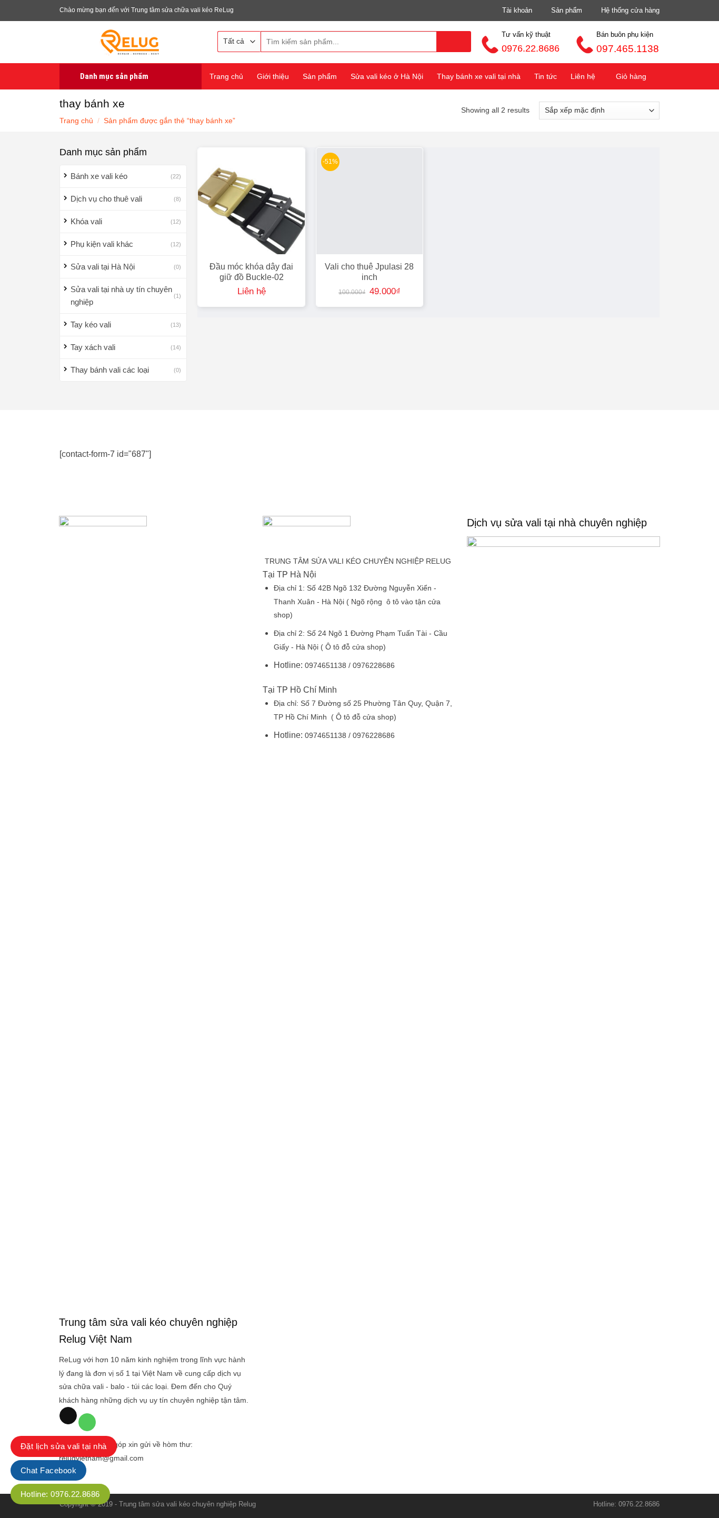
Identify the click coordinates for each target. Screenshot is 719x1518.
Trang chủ (226, 76)
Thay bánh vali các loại (110, 369)
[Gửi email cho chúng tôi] (68, 1416)
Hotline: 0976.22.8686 (60, 1494)
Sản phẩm (320, 76)
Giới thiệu (273, 76)
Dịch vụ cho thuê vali (106, 198)
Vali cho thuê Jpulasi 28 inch (369, 272)
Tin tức (545, 76)
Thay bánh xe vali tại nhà (479, 76)
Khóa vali (86, 221)
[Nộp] (454, 41)
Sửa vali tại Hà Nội (103, 266)
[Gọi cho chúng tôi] (87, 1422)
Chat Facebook (48, 1470)
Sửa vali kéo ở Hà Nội (387, 76)
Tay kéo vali (91, 324)
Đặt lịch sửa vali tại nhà (64, 1446)
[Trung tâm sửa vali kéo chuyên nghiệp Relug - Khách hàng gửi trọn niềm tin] (130, 42)
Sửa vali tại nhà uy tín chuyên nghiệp (121, 295)
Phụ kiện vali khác (102, 243)
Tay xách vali (93, 347)
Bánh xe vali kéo (99, 176)
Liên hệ (583, 76)
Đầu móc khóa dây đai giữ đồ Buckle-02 (251, 272)
